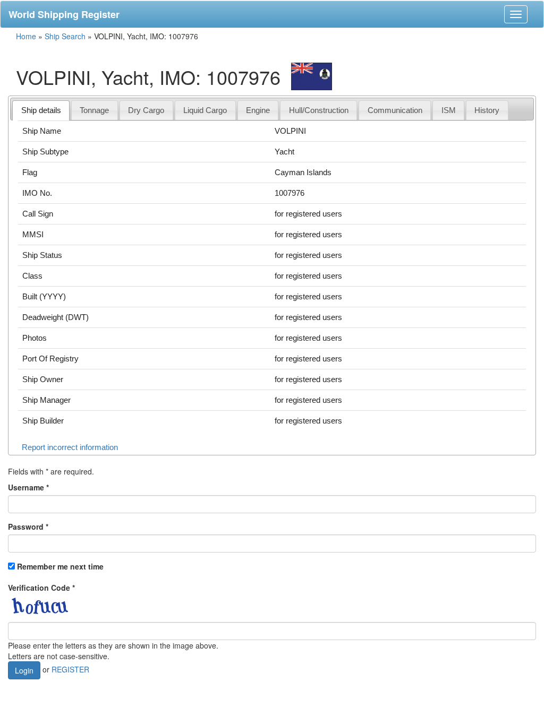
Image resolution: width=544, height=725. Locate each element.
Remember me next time (60, 566)
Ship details (41, 110)
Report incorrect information (70, 447)
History (486, 110)
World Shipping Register (64, 14)
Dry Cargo (146, 110)
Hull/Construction (318, 110)
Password (28, 526)
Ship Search (65, 36)
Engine (258, 110)
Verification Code (41, 587)
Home (26, 36)
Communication (395, 110)
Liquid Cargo (205, 110)
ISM (448, 110)
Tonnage (94, 110)
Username (28, 487)
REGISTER (70, 668)
